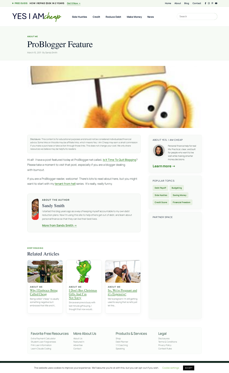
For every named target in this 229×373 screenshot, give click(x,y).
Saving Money (179, 195)
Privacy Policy (165, 345)
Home (168, 3)
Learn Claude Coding (41, 348)
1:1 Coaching (122, 345)
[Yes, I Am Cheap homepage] (37, 16)
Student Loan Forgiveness (43, 341)
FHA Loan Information (41, 345)
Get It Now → (74, 3)
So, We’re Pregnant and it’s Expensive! (122, 292)
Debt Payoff (160, 187)
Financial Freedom (181, 202)
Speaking (120, 348)
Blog (186, 3)
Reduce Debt (113, 17)
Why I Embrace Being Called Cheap (44, 292)
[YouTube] (216, 3)
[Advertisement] (175, 268)
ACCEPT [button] (188, 367)
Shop (118, 338)
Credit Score (161, 202)
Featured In (78, 341)
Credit (96, 17)
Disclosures (163, 338)
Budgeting (177, 187)
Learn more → (164, 166)
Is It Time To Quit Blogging (119, 160)
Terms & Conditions (167, 341)
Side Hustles (79, 17)
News (150, 17)
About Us (77, 338)
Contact (197, 3)
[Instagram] (209, 3)
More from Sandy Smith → (59, 225)
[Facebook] (205, 3)
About (177, 3)
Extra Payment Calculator (43, 338)
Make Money (134, 17)
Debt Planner (122, 341)
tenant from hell (65, 183)
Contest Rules (165, 348)
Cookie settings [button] (170, 367)
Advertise (78, 345)
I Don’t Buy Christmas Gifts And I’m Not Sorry (83, 294)
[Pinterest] (212, 3)
